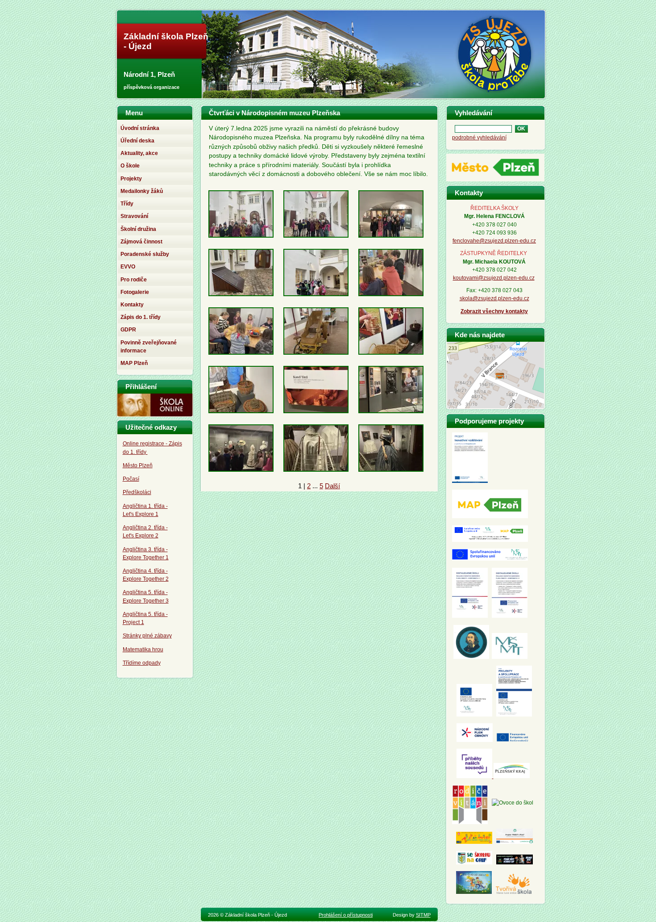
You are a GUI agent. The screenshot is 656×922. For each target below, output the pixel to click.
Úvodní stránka (139, 128)
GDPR (128, 330)
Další (332, 486)
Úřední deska (137, 141)
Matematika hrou (143, 649)
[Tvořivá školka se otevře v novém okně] (513, 892)
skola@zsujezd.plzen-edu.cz (494, 298)
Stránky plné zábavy (147, 636)
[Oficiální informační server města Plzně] (495, 181)
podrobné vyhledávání (479, 137)
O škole (130, 166)
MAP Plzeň (134, 363)
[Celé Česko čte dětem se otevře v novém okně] (474, 892)
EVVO (127, 267)
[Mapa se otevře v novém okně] (495, 406)
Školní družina (138, 229)
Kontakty (132, 305)
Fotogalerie (134, 292)
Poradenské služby (144, 254)
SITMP (423, 915)
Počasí (131, 479)
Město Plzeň (138, 465)
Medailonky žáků (141, 191)
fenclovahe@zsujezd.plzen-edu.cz (494, 241)
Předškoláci (137, 492)
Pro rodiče (133, 280)
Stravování (134, 216)
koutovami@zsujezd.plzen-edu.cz (494, 278)
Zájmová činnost (141, 242)
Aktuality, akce (139, 153)
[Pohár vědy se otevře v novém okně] (514, 862)
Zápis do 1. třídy (140, 317)
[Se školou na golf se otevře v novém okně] (474, 862)
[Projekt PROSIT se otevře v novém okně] (514, 842)
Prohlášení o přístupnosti (346, 915)
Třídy (126, 204)
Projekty (131, 179)
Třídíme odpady (142, 663)
